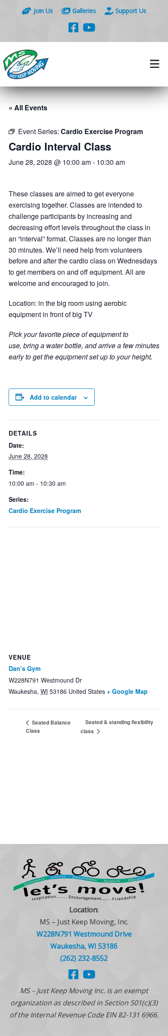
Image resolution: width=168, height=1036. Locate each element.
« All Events (28, 107)
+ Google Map (127, 691)
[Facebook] (73, 27)
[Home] (42, 64)
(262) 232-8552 (84, 958)
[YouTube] (89, 27)
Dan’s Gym (24, 668)
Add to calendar (53, 397)
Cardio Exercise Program (45, 510)
